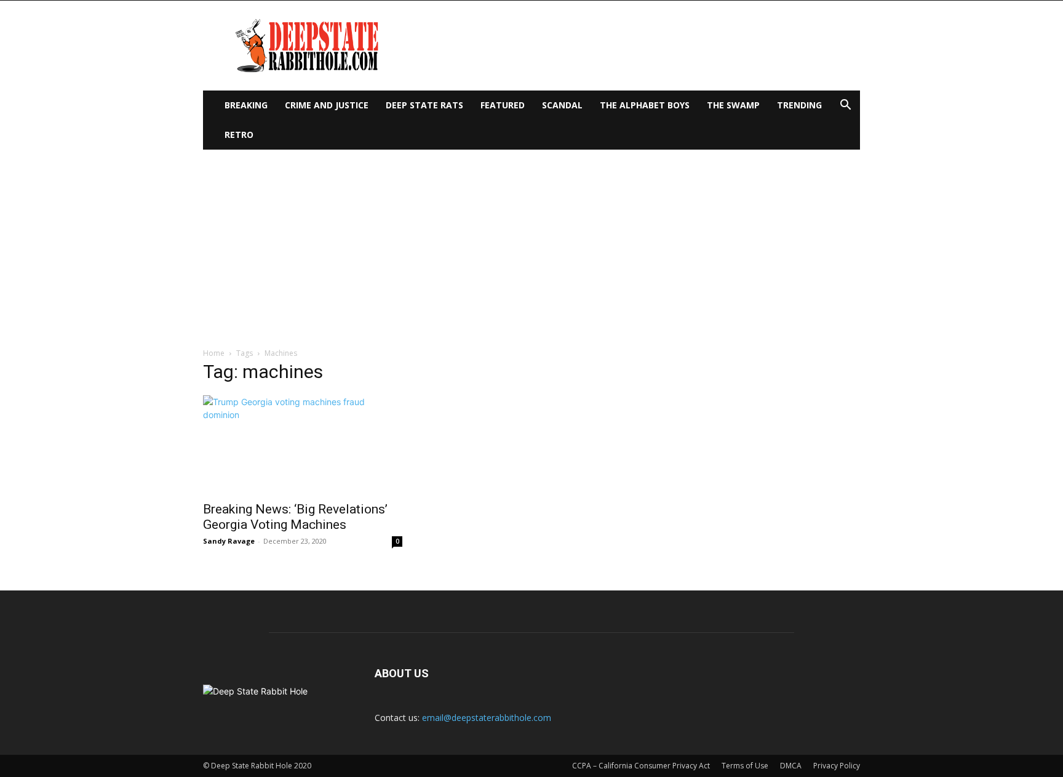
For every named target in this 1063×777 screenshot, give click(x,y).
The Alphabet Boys (645, 105)
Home (214, 353)
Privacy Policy (836, 765)
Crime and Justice (326, 105)
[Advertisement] (531, 242)
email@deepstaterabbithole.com (486, 717)
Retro (239, 134)
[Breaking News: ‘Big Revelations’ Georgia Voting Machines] (302, 444)
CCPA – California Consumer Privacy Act (641, 765)
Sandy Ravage (229, 541)
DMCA (791, 765)
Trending (799, 105)
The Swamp (733, 105)
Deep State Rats (424, 105)
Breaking (246, 105)
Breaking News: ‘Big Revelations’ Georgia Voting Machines (295, 517)
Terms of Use (745, 765)
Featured (502, 105)
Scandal (562, 105)
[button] (845, 106)
